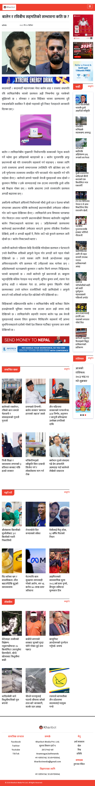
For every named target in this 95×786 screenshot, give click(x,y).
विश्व (79, 750)
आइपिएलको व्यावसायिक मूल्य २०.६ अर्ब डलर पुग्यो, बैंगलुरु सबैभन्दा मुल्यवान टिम (58, 584)
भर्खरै (78, 87)
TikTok (15, 754)
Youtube (16, 750)
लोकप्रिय (8, 602)
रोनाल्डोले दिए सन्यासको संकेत (33, 532)
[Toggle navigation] (90, 6)
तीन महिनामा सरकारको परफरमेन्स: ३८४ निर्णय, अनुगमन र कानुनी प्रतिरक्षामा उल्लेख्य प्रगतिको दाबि (59, 415)
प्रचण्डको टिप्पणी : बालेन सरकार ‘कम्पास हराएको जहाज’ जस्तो (36, 410)
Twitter (16, 746)
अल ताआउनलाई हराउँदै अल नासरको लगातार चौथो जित (82, 318)
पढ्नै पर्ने (8, 493)
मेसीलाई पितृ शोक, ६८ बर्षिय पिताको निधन (58, 533)
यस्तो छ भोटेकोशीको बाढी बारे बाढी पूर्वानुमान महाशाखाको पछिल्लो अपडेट (83, 290)
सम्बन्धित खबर (11, 370)
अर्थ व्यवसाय (79, 742)
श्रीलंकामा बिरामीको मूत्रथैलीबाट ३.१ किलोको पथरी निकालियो (11, 535)
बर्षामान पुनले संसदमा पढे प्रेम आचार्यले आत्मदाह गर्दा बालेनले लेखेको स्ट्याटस (59, 465)
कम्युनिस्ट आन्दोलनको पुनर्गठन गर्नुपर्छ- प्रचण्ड (58, 642)
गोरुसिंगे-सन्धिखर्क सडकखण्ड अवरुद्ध (83, 130)
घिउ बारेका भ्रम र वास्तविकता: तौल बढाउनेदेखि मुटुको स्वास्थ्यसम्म (10, 582)
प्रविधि (79, 754)
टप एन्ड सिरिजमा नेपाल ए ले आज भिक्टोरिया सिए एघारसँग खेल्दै (83, 205)
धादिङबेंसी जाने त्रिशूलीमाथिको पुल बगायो (10, 699)
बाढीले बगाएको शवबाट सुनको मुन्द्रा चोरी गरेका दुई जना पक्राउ (35, 644)
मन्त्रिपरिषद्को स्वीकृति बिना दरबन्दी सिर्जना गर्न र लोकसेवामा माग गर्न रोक (35, 467)
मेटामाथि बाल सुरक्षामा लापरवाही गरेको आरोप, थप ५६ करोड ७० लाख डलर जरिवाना (35, 584)
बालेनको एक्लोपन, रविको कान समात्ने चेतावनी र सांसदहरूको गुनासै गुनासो (10, 414)
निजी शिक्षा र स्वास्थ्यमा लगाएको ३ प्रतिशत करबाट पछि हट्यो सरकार (11, 465)
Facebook (16, 742)
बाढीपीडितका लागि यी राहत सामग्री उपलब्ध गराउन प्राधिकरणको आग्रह (82, 259)
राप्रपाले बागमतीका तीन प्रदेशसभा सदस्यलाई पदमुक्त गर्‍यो (58, 701)
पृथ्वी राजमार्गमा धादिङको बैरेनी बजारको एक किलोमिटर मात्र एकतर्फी (82, 179)
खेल (79, 746)
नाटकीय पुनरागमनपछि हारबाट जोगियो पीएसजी (82, 230)
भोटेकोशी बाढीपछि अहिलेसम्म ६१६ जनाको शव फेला (82, 153)
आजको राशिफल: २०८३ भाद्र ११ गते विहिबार (82, 374)
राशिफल (80, 359)
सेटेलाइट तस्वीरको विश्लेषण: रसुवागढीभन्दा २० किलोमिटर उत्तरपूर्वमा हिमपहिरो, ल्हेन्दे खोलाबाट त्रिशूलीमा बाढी (11, 649)
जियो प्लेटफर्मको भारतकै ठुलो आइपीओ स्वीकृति (83, 108)
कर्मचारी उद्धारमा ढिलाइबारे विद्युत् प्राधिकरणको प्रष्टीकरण (82, 342)
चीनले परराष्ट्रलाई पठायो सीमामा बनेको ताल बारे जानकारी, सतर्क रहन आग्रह (35, 701)
